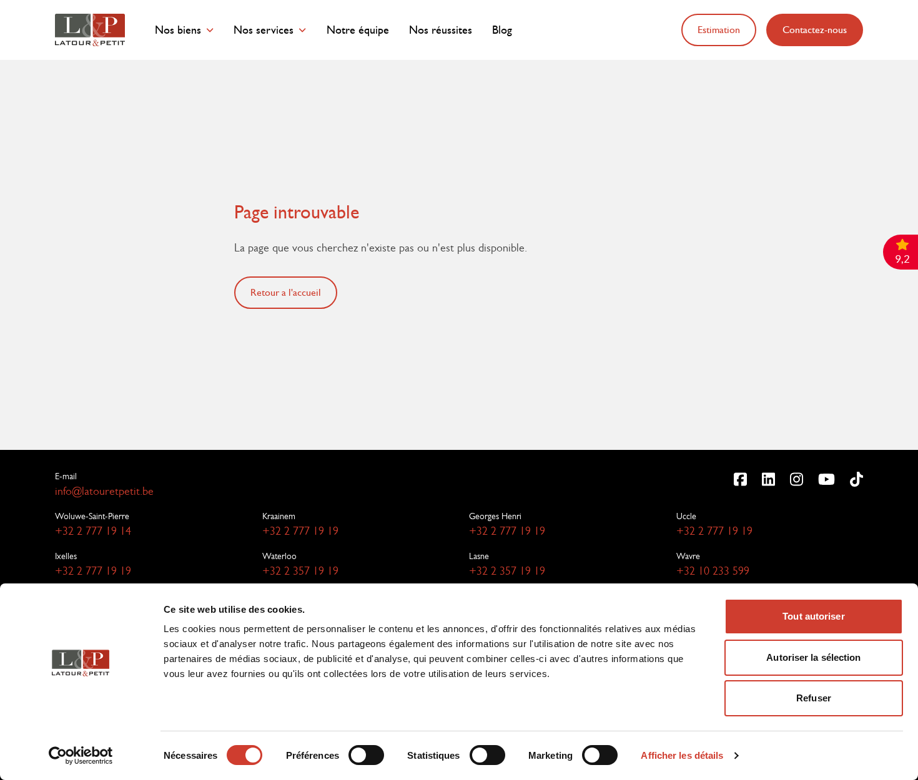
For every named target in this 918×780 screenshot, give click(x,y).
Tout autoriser (813, 616)
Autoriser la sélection (813, 657)
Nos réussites (440, 30)
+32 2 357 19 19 (300, 571)
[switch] (366, 755)
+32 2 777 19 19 (300, 531)
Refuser (813, 698)
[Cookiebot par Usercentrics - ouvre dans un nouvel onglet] (81, 755)
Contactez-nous (814, 30)
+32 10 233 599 (712, 571)
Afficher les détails (682, 755)
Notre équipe (358, 30)
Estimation (719, 30)
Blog (502, 30)
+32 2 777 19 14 (93, 531)
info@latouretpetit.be (104, 491)
